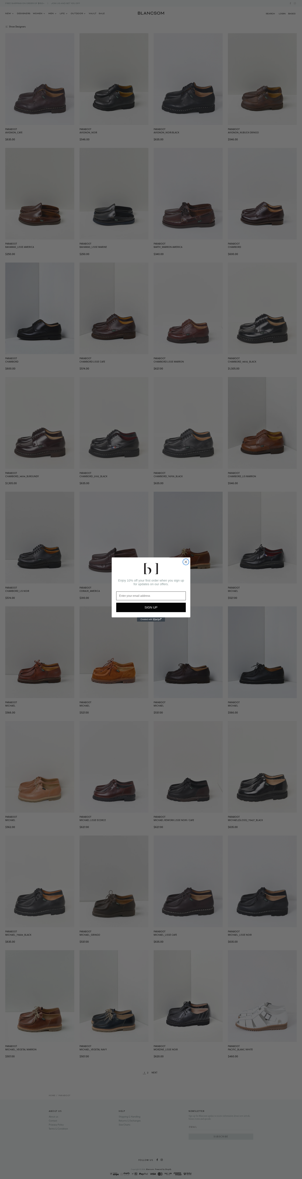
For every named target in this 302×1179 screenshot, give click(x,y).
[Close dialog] (186, 562)
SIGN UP (151, 607)
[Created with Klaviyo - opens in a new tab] (151, 619)
